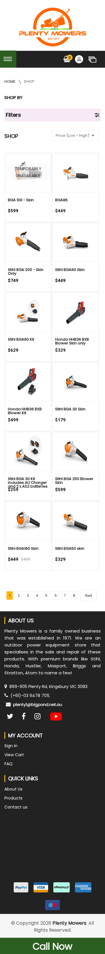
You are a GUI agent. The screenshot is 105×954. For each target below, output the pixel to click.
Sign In (11, 746)
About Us (13, 789)
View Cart (14, 755)
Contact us (15, 807)
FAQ (8, 764)
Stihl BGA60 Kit (21, 339)
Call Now (52, 946)
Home (10, 81)
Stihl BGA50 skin (69, 548)
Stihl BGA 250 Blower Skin (74, 480)
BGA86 (61, 200)
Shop (29, 81)
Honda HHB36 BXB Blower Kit (25, 411)
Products (13, 798)
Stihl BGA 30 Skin (70, 409)
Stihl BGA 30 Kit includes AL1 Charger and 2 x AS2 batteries (28, 482)
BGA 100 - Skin (21, 200)
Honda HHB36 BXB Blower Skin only (72, 341)
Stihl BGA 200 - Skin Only (25, 271)
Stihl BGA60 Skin (70, 269)
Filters (13, 114)
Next (88, 595)
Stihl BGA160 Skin (23, 548)
